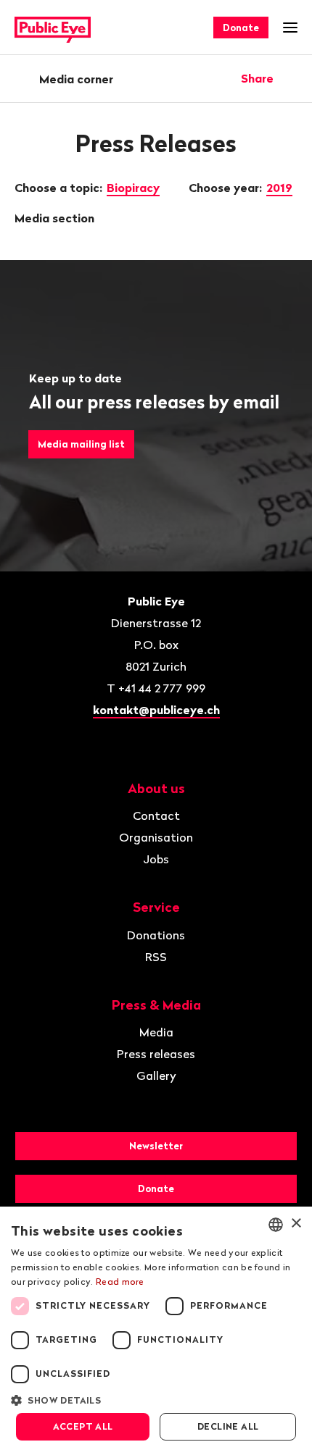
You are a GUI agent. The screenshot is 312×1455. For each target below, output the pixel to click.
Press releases (156, 1054)
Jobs (156, 859)
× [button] (295, 1223)
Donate (241, 27)
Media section (56, 218)
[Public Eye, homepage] (53, 28)
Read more (120, 1281)
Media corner (76, 79)
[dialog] (156, 1331)
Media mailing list (81, 444)
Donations (156, 935)
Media (156, 1032)
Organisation (156, 837)
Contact (156, 815)
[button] (156, 1399)
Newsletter (156, 1146)
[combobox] (275, 1224)
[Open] (292, 78)
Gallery (156, 1075)
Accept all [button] (83, 1426)
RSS (156, 956)
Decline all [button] (227, 1426)
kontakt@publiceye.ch (156, 710)
